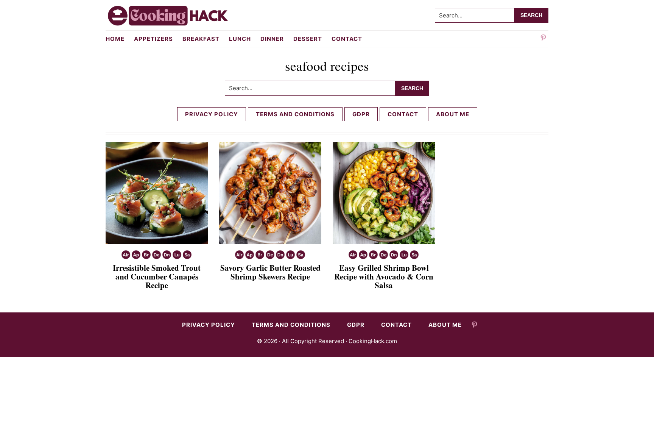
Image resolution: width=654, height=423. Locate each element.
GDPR (361, 114)
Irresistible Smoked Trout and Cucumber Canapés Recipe (157, 276)
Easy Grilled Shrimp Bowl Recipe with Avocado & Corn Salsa (383, 276)
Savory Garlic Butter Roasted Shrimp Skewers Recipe (270, 272)
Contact (403, 114)
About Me (452, 114)
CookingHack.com (373, 341)
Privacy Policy (211, 114)
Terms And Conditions (295, 114)
